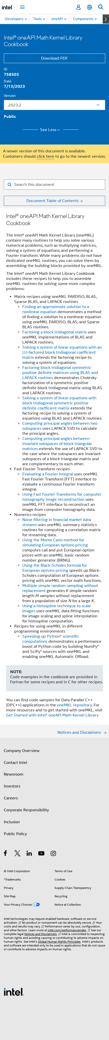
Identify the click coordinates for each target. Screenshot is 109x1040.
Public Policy (15, 833)
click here (45, 156)
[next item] (106, 19)
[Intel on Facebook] (6, 854)
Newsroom (13, 774)
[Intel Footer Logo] (14, 991)
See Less (48, 129)
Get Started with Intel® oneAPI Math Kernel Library (52, 715)
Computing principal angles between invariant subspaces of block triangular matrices (57, 443)
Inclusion (12, 821)
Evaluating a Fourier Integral (47, 474)
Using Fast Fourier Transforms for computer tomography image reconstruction (61, 497)
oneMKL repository (74, 705)
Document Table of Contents (52, 200)
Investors (12, 786)
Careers (11, 798)
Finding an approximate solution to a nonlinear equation (55, 309)
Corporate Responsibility (26, 810)
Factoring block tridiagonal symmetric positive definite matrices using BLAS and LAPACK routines (60, 372)
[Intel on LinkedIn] (29, 854)
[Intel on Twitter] (18, 854)
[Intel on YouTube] (42, 854)
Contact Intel (15, 762)
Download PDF (54, 58)
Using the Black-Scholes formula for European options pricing (54, 568)
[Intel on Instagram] (54, 854)
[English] (89, 7)
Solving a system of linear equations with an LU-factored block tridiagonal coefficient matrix (62, 352)
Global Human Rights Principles (59, 941)
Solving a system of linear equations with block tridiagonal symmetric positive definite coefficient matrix (59, 403)
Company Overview (22, 750)
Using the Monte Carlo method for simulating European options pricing (55, 542)
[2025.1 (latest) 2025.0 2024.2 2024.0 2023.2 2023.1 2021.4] (54, 105)
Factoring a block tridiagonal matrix (54, 332)
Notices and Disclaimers (40, 934)
